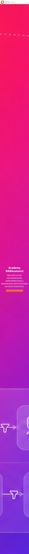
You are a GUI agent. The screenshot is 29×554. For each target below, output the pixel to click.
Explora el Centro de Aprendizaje (14, 290)
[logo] (5, 2)
